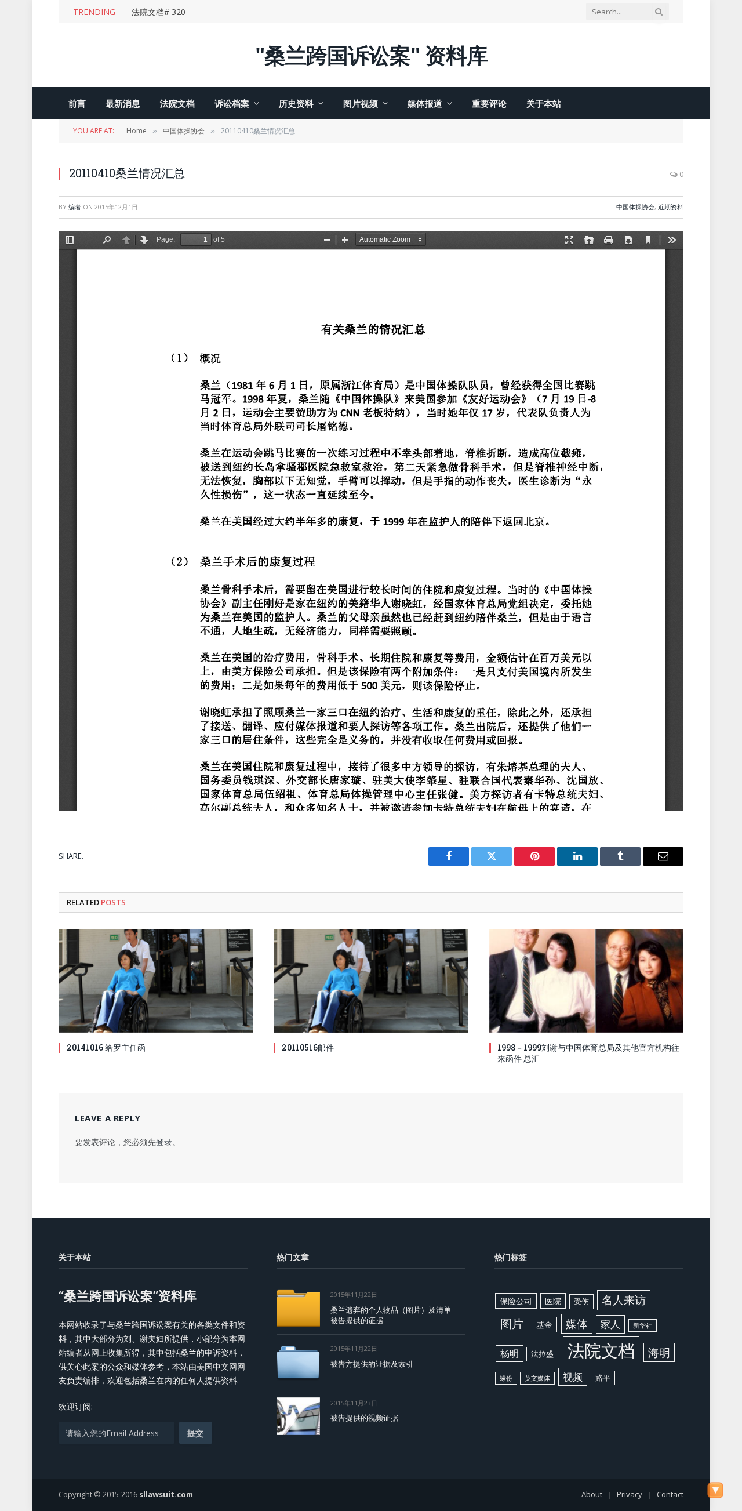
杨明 (509, 1353)
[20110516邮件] (371, 980)
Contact (670, 1494)
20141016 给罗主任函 (106, 1047)
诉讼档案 (231, 103)
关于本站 (543, 103)
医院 (553, 1300)
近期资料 (670, 206)
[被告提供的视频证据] (298, 1416)
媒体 (577, 1323)
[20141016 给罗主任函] (156, 980)
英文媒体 (537, 1378)
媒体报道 (425, 103)
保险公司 (516, 1300)
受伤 (581, 1301)
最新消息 (123, 103)
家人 (610, 1324)
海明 (659, 1352)
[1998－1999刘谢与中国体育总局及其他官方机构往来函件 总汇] (586, 980)
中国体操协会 (635, 206)
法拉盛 (542, 1354)
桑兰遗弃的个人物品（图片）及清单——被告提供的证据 (396, 1315)
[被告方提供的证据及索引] (298, 1362)
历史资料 (296, 103)
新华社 (642, 1325)
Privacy (629, 1494)
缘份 (506, 1378)
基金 (544, 1324)
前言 (77, 103)
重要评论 (489, 103)
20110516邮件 (308, 1047)
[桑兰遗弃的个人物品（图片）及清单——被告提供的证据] (298, 1308)
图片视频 (360, 103)
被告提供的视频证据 (364, 1417)
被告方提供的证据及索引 (371, 1364)
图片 (511, 1323)
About (591, 1494)
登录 (164, 1141)
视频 (573, 1376)
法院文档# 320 (159, 12)
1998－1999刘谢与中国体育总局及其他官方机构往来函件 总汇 (588, 1053)
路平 (602, 1377)
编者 (74, 206)
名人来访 (624, 1299)
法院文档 (177, 103)
